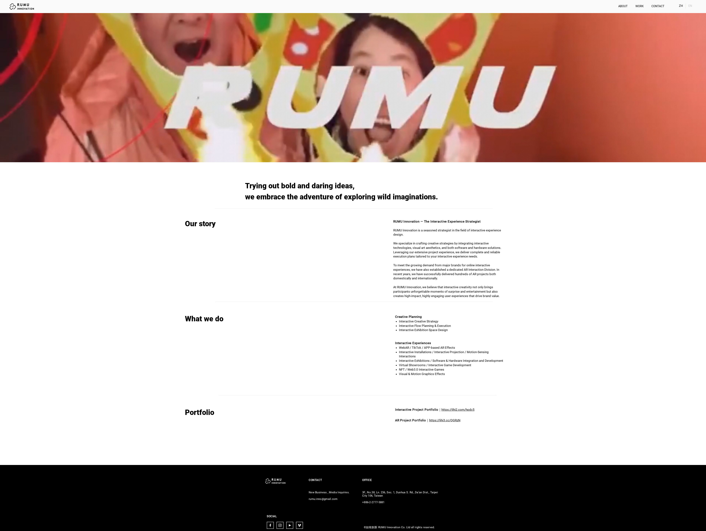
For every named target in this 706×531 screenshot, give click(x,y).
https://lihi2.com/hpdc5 (458, 409)
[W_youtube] (289, 525)
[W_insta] (280, 525)
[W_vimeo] (299, 525)
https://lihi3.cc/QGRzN (444, 420)
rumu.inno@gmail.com (323, 499)
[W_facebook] (270, 525)
